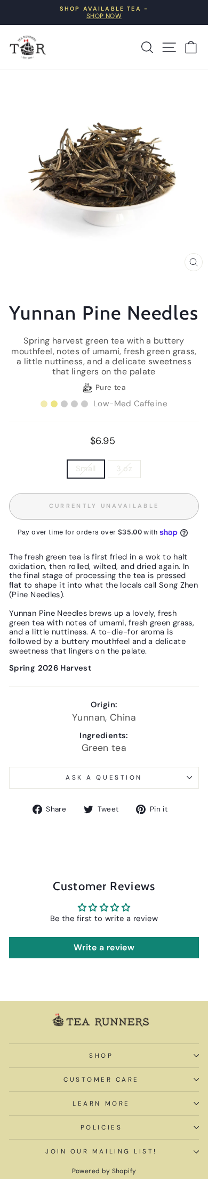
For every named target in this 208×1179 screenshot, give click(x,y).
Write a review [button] (104, 947)
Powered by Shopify (104, 1171)
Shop (101, 1055)
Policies (101, 1127)
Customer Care (101, 1079)
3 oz (124, 468)
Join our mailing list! (101, 1151)
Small (86, 468)
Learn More (101, 1103)
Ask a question (104, 777)
